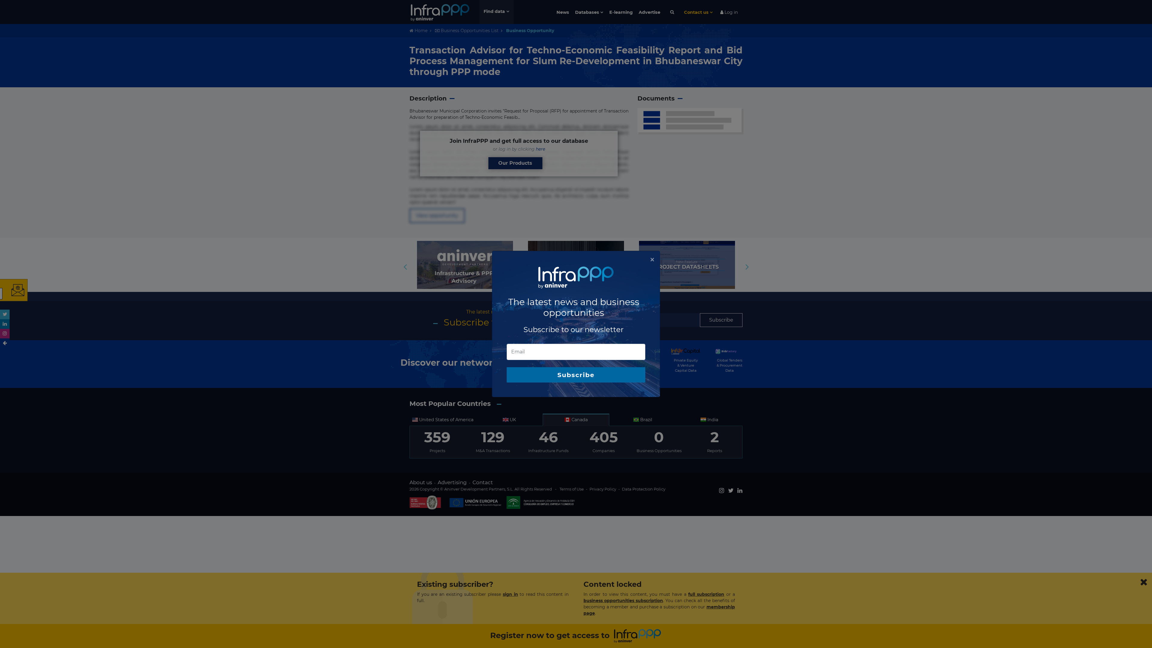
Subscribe (576, 375)
